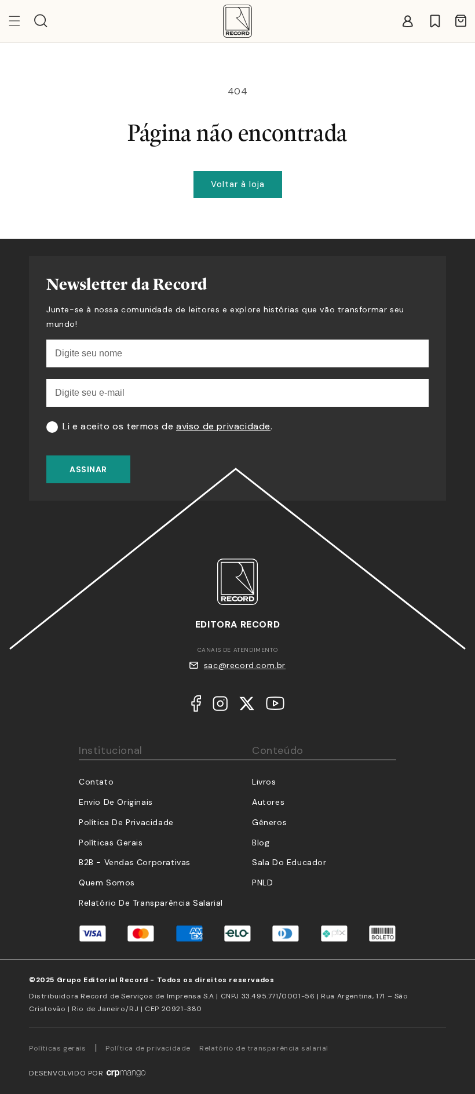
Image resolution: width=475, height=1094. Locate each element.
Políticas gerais (57, 1048)
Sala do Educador (289, 862)
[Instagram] (220, 706)
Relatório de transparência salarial (151, 903)
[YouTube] (275, 706)
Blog (260, 842)
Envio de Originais (116, 802)
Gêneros (269, 822)
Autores (268, 802)
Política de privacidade (148, 1048)
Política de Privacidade (126, 822)
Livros (264, 781)
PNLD (262, 882)
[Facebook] (196, 706)
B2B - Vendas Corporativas (135, 862)
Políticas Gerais (111, 842)
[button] (41, 21)
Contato (96, 781)
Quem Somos (107, 882)
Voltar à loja (238, 184)
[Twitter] (246, 706)
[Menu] (21, 21)
